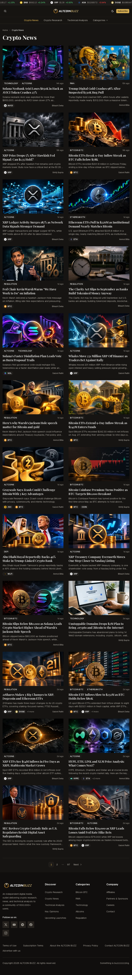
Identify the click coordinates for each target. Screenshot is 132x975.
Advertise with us (11, 950)
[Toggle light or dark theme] (112, 11)
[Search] (5, 11)
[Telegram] (22, 924)
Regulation (10, 284)
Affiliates (110, 892)
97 (68, 864)
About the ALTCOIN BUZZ (63, 945)
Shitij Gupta (57, 172)
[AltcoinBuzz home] (66, 11)
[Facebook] (31, 924)
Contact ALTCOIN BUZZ (117, 945)
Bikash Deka (57, 105)
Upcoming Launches (55, 917)
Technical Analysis (77, 20)
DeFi (6, 551)
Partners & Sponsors (117, 898)
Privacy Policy (90, 945)
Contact (110, 911)
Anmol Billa (124, 105)
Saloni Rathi (123, 172)
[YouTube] (14, 924)
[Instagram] (6, 933)
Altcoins (27, 83)
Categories (99, 20)
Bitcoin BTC (76, 150)
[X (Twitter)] (6, 924)
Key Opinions (52, 911)
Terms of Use (9, 945)
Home (5, 30)
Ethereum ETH (77, 217)
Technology (11, 83)
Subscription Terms (33, 945)
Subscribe (123, 11)
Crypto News (31, 20)
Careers (110, 905)
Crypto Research (53, 20)
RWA (72, 83)
